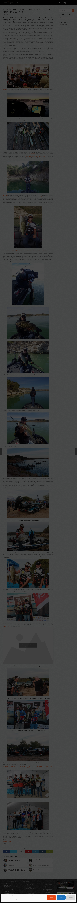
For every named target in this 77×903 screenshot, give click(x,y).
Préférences (70, 897)
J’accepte (51, 897)
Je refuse (61, 897)
